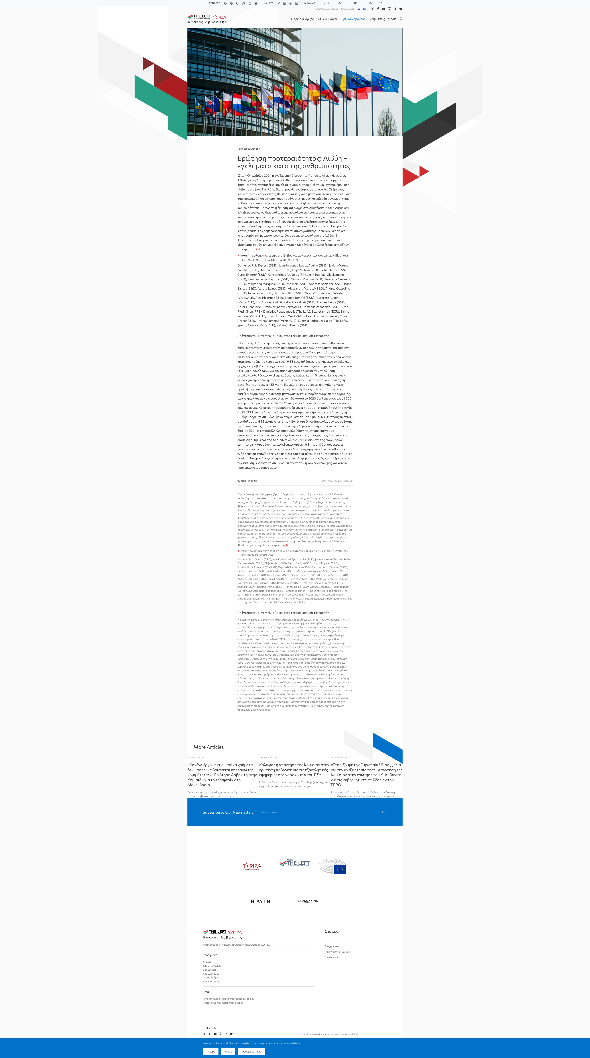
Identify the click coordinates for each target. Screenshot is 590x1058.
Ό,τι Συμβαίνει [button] (327, 19)
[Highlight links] (278, 3)
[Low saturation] (250, 3)
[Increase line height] (359, 3)
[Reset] (381, 3)
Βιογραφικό (332, 946)
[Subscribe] (383, 812)
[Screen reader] (290, 3)
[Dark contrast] (237, 3)
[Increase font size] (344, 3)
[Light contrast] (243, 3)
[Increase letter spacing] (374, 3)
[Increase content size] (328, 3)
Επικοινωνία (347, 8)
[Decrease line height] (352, 3)
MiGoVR (354, 1034)
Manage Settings (251, 1051)
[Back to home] (207, 18)
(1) (240, 255)
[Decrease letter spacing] (366, 3)
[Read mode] (296, 3)
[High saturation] (256, 3)
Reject (228, 1051)
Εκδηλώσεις (376, 19)
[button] (401, 18)
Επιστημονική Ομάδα (327, 8)
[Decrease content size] (321, 3)
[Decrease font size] (336, 3)
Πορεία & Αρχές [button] (302, 19)
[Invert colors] (225, 3)
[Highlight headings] (284, 3)
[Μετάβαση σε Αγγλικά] (359, 9)
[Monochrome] (231, 3)
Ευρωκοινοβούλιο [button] (352, 19)
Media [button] (392, 19)
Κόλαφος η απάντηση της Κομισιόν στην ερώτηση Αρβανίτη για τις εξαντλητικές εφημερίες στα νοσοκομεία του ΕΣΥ (294, 769)
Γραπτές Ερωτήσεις (248, 148)
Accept (210, 1051)
